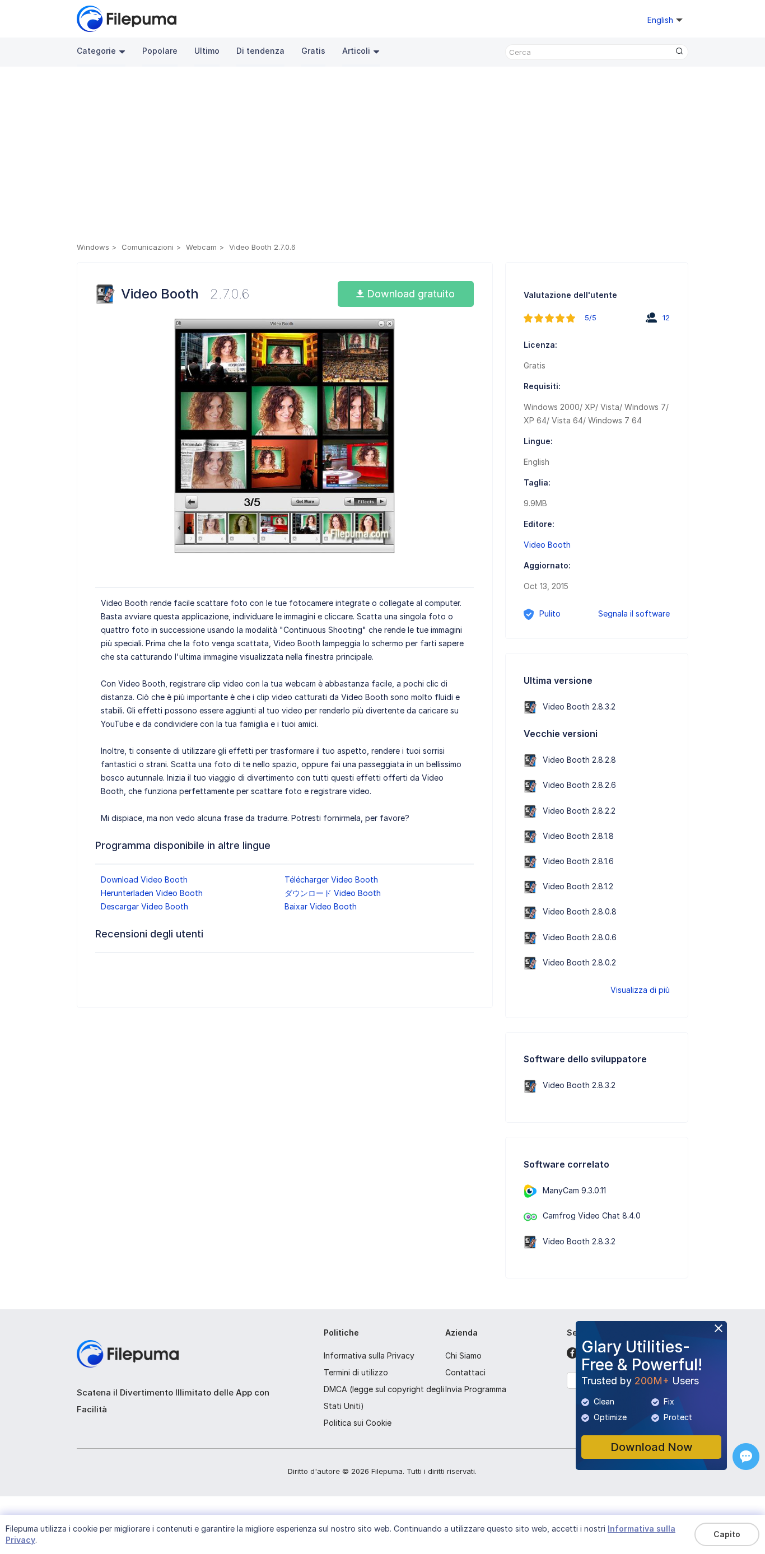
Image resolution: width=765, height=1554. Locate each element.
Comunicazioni (148, 246)
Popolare (160, 50)
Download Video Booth (144, 879)
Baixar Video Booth (320, 906)
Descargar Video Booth (144, 906)
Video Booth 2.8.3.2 (579, 706)
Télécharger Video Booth (331, 879)
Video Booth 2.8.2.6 (579, 785)
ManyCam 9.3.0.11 (574, 1190)
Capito (726, 1534)
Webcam (201, 246)
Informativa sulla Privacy (369, 1355)
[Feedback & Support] (746, 1456)
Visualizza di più (640, 990)
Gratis (313, 50)
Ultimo (207, 50)
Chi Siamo (463, 1355)
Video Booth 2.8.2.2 (579, 810)
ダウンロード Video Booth (332, 893)
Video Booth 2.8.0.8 (580, 911)
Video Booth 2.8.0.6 (580, 937)
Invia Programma (475, 1389)
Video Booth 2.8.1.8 (578, 836)
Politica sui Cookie (357, 1422)
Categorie (96, 50)
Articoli (356, 50)
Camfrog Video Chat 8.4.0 (592, 1215)
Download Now (651, 1447)
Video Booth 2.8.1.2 (578, 886)
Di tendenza (260, 50)
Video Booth (547, 544)
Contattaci (465, 1372)
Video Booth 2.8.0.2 (579, 962)
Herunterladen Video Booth (152, 893)
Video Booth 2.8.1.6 (578, 861)
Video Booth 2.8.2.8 (579, 759)
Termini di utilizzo (356, 1372)
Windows (93, 246)
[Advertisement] (383, 156)
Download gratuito (409, 294)
